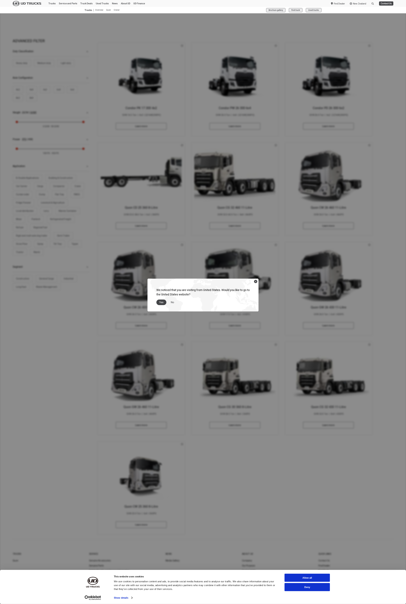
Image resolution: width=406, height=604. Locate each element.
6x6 (72, 89)
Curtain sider (22, 194)
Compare (141, 89)
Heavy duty (22, 63)
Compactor (59, 186)
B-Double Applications (27, 178)
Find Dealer (339, 3)
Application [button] (19, 166)
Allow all (307, 577)
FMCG (77, 194)
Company (247, 560)
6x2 (45, 89)
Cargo (40, 186)
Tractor (20, 252)
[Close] (256, 281)
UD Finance (139, 3)
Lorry (46, 211)
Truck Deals (86, 3)
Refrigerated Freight (60, 219)
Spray (40, 244)
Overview (99, 10)
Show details (121, 597)
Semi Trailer (63, 235)
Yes (161, 302)
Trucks (52, 3)
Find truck (295, 10)
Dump (42, 194)
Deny (307, 587)
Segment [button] (18, 266)
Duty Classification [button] (23, 51)
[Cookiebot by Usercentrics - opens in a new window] (93, 597)
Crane (78, 186)
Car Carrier (21, 186)
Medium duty (44, 63)
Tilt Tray (57, 244)
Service (93, 554)
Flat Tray (59, 194)
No (172, 302)
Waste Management (46, 287)
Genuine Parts (96, 565)
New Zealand (359, 3)
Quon (108, 10)
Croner (117, 10)
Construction (22, 278)
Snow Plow (21, 244)
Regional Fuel (40, 227)
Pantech (36, 219)
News (115, 3)
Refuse (20, 227)
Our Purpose (248, 565)
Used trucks (313, 10)
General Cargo (46, 278)
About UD (125, 3)
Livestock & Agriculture (53, 202)
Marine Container (68, 211)
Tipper (75, 244)
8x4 (31, 98)
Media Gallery (173, 560)
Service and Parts (68, 3)
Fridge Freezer (23, 202)
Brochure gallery (276, 10)
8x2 (18, 98)
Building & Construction (61, 178)
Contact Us (386, 3)
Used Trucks (102, 3)
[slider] (17, 122)
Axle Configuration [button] (23, 77)
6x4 (59, 89)
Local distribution (25, 211)
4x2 (18, 89)
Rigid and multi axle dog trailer (31, 235)
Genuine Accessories (100, 560)
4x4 (31, 89)
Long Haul (21, 287)
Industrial (68, 278)
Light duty (66, 63)
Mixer (19, 219)
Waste (36, 252)
